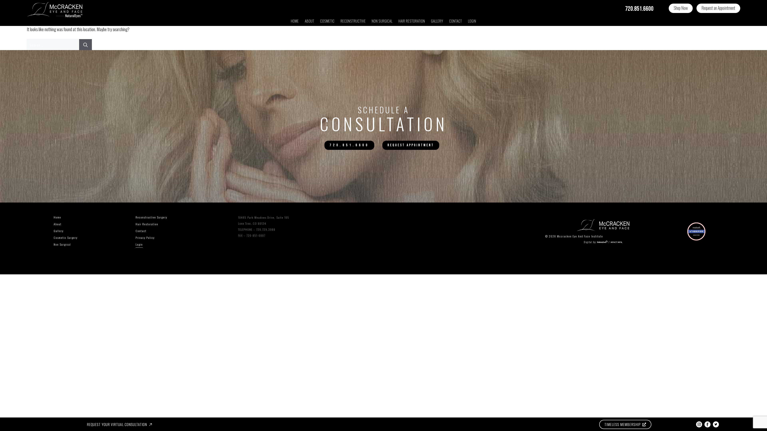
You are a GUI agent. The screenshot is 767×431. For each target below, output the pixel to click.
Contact (455, 21)
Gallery (437, 21)
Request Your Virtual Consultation (117, 424)
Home (295, 21)
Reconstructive (353, 21)
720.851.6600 (639, 9)
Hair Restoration (147, 224)
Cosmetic (327, 21)
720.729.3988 (265, 229)
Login (472, 21)
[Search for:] (53, 44)
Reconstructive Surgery (151, 217)
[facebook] (707, 424)
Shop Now (681, 8)
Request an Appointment (718, 8)
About (309, 21)
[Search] (85, 44)
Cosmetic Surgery (65, 237)
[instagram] (699, 424)
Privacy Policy (145, 237)
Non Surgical (382, 21)
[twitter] (716, 424)
